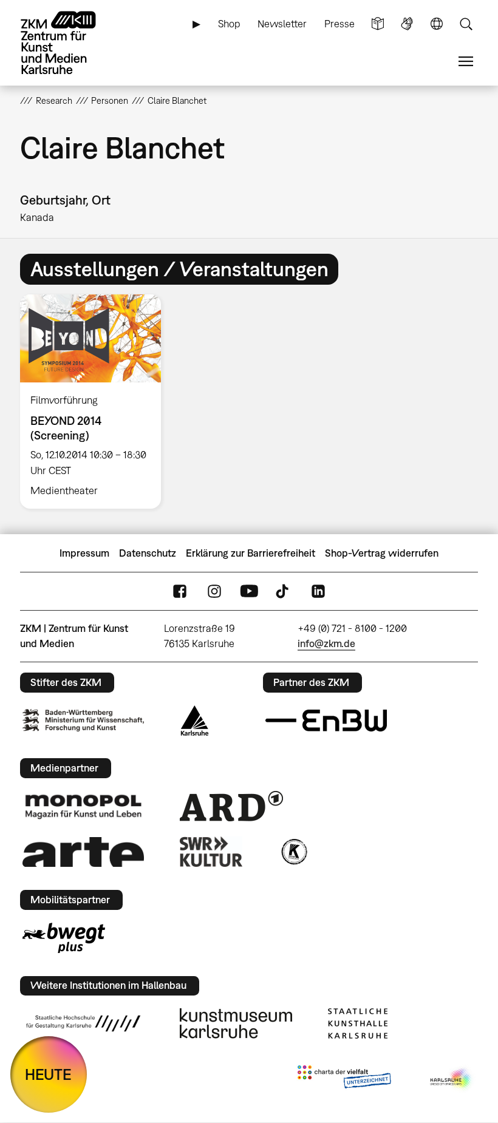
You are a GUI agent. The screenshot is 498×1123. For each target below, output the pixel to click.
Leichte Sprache (378, 24)
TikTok (283, 591)
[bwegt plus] (63, 938)
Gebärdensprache (407, 24)
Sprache (437, 24)
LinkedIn (318, 591)
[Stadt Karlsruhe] (195, 720)
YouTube (249, 591)
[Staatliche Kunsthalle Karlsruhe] (357, 1023)
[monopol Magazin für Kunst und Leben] (83, 806)
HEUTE (48, 1074)
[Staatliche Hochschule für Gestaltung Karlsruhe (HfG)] (83, 1023)
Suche (466, 24)
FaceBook (180, 591)
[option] (95, 401)
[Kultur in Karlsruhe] (293, 851)
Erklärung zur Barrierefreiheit (250, 553)
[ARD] (231, 806)
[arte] (83, 852)
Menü (466, 61)
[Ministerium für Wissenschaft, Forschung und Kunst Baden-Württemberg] (83, 720)
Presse (339, 24)
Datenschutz (147, 553)
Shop (229, 24)
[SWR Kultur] (211, 851)
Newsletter (282, 24)
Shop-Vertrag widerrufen (381, 553)
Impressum (84, 553)
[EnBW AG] (326, 720)
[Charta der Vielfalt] (344, 1079)
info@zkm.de (326, 643)
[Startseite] (68, 42)
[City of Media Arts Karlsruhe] (452, 1079)
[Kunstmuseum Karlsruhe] (236, 1023)
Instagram (214, 591)
